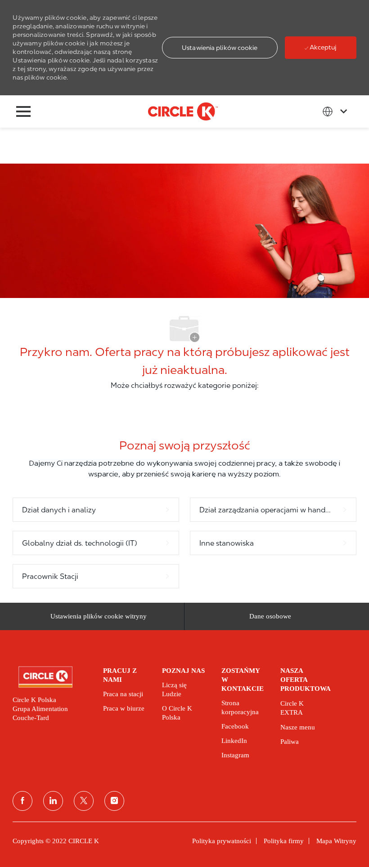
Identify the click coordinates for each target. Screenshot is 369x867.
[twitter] (84, 801)
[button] (219, 47)
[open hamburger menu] (23, 111)
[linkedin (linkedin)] (53, 801)
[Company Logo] (183, 111)
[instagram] (114, 801)
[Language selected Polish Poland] (336, 111)
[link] (51, 677)
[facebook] (22, 801)
